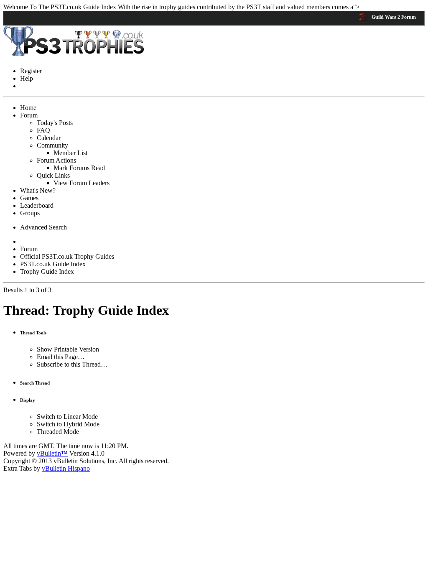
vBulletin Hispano (66, 468)
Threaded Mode (58, 431)
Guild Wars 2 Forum (393, 17)
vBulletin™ (52, 453)
